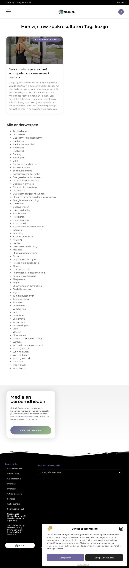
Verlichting (19, 318)
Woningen (18, 361)
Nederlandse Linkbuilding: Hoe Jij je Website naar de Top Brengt (16, 517)
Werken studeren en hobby (27, 338)
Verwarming (19, 322)
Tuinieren (18, 302)
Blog (15, 160)
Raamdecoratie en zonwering (29, 272)
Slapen (16, 282)
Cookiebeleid (83, 564)
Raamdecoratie (21, 269)
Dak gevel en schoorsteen (27, 177)
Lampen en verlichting (25, 246)
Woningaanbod (21, 358)
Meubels (17, 249)
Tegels (16, 292)
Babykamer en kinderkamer (28, 137)
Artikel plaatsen (14, 494)
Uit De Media (13, 474)
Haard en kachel (21, 210)
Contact (11, 499)
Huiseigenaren (21, 220)
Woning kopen (21, 355)
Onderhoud (19, 256)
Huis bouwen (20, 213)
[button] (121, 528)
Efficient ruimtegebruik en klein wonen (34, 197)
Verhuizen (18, 315)
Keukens (17, 239)
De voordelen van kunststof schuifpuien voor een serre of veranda (29, 73)
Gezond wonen (21, 206)
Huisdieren (19, 216)
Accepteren (65, 557)
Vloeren (17, 332)
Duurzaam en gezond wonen (29, 193)
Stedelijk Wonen (22, 289)
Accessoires (19, 134)
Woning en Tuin (21, 348)
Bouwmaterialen (22, 167)
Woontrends (19, 368)
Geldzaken (18, 203)
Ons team (11, 489)
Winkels (17, 341)
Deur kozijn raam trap (25, 187)
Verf (15, 312)
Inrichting (18, 233)
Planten (17, 266)
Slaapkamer (19, 279)
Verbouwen (19, 305)
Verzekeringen (20, 325)
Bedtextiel (18, 151)
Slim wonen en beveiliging (27, 285)
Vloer (16, 328)
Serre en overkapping (24, 276)
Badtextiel (18, 147)
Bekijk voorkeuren (104, 557)
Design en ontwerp (23, 183)
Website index (13, 504)
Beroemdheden (14, 469)
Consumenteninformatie (26, 174)
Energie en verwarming (26, 200)
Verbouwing (19, 309)
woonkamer (19, 364)
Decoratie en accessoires (26, 180)
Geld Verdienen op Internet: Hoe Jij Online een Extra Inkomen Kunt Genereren (15, 529)
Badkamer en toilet (23, 144)
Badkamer (18, 141)
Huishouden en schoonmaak (28, 226)
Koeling (17, 243)
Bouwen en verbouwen (25, 164)
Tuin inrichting (21, 299)
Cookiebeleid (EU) (15, 509)
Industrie (17, 230)
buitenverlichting (22, 170)
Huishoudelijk (20, 223)
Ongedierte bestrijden (25, 259)
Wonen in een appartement (28, 345)
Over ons (11, 484)
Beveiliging (19, 157)
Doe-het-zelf (19, 190)
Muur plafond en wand (25, 253)
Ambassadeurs (14, 479)
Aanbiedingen (20, 131)
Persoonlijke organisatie (26, 262)
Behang (17, 154)
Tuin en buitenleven (23, 295)
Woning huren (21, 351)
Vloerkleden (19, 335)
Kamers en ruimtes (23, 236)
